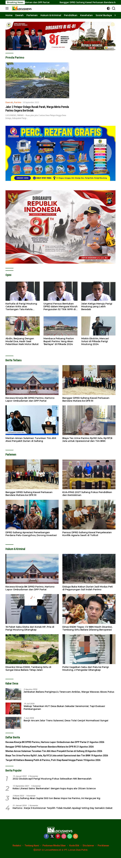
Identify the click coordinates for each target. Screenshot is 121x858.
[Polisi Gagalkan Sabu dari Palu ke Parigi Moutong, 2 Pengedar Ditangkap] (88, 649)
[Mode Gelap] (108, 8)
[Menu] (8, 8)
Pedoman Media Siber (54, 845)
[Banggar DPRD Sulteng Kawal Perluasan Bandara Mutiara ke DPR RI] (88, 380)
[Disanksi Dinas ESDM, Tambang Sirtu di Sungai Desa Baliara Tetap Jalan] (32, 649)
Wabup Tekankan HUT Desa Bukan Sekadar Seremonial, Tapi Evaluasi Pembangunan (64, 707)
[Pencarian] (113, 8)
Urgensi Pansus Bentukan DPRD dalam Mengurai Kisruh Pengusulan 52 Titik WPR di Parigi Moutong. (60, 306)
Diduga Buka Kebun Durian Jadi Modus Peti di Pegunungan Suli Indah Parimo (87, 588)
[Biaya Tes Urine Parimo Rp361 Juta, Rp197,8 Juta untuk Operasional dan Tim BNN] (88, 420)
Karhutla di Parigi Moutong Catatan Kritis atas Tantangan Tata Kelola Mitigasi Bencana (21, 306)
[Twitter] (52, 836)
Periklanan (103, 845)
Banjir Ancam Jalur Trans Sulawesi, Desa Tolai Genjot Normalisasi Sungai (66, 720)
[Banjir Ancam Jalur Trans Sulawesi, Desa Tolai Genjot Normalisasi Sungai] (13, 723)
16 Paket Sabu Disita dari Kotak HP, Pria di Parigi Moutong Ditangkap (30, 628)
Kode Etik (74, 845)
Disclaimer (88, 845)
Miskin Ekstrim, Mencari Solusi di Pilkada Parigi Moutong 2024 (95, 341)
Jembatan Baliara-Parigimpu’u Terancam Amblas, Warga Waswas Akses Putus (69, 691)
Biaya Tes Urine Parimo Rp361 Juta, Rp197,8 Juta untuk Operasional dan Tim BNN (87, 439)
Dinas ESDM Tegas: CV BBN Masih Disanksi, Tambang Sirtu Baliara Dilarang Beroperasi (87, 628)
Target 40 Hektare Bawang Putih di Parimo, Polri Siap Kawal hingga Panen (44, 760)
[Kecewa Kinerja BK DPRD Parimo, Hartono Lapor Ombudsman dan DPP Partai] (32, 380)
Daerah (9, 102)
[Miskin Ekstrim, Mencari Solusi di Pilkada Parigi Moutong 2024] (98, 326)
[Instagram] (63, 836)
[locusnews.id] (22, 8)
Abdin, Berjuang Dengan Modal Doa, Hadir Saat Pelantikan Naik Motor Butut (22, 341)
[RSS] (75, 836)
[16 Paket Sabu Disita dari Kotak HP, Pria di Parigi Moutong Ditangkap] (32, 609)
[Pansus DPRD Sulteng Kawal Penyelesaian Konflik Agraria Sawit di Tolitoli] (88, 515)
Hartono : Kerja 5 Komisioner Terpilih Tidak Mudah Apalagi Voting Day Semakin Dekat (62, 808)
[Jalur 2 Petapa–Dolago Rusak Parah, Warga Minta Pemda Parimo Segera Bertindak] (37, 80)
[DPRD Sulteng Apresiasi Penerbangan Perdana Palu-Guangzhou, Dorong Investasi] (32, 515)
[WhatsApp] (69, 836)
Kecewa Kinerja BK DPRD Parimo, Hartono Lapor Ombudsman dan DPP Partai (30, 399)
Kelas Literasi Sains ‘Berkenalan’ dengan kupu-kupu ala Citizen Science (54, 788)
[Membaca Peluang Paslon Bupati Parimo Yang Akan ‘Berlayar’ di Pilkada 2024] (60, 326)
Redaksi (17, 845)
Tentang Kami (32, 845)
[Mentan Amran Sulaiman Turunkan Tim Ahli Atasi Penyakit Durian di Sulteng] (32, 420)
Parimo (17, 102)
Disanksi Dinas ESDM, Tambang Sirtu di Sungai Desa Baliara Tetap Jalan (28, 668)
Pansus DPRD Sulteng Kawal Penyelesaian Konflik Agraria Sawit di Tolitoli (87, 534)
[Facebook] (46, 836)
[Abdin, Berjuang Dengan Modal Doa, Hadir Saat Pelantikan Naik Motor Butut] (23, 326)
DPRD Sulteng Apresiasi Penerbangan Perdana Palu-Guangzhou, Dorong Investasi (31, 534)
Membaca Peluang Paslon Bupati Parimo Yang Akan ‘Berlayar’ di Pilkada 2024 (58, 341)
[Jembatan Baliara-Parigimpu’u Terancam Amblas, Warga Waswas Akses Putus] (13, 694)
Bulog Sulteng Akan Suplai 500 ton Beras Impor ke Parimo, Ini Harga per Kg (56, 798)
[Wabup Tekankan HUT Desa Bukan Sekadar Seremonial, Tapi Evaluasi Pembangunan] (13, 708)
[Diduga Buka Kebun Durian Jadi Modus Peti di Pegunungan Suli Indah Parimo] (88, 569)
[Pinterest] (57, 836)
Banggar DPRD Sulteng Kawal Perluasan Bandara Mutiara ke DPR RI (66, 2)
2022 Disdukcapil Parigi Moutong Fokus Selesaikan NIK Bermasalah (52, 778)
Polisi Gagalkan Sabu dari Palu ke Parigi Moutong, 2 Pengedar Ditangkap (85, 668)
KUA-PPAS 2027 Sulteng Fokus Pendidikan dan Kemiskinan (87, 493)
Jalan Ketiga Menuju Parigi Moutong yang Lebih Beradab (96, 306)
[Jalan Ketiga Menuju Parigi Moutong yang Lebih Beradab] (98, 291)
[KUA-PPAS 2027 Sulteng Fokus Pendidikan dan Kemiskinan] (88, 474)
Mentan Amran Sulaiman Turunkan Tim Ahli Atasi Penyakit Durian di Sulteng (31, 439)
